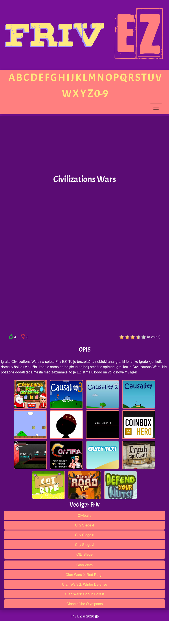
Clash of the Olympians (84, 603)
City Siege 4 (84, 525)
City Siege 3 (84, 534)
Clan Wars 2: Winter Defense (84, 584)
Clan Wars (84, 564)
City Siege (84, 554)
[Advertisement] (84, 145)
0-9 (101, 93)
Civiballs (84, 515)
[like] (11, 337)
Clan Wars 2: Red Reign (84, 574)
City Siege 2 (84, 544)
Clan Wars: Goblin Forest (84, 593)
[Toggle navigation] (156, 107)
